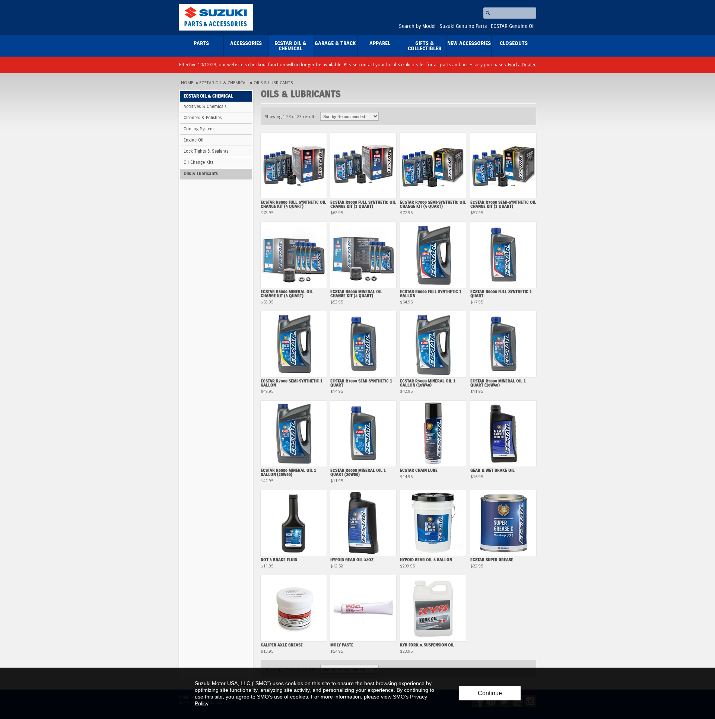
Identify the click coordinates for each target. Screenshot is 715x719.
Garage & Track (335, 43)
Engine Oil (193, 140)
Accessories (246, 43)
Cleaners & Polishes (203, 118)
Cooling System (199, 129)
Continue (490, 693)
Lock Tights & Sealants (206, 151)
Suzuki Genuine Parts (463, 26)
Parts (201, 43)
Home (187, 82)
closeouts (514, 43)
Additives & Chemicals (205, 107)
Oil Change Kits (198, 162)
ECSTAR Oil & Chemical (290, 46)
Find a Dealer (522, 64)
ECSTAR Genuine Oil (512, 26)
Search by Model (417, 26)
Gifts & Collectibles (424, 46)
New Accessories (469, 43)
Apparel (379, 43)
